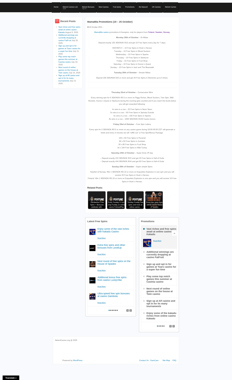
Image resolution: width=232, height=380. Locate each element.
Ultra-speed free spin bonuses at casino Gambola (113, 295)
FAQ (174, 360)
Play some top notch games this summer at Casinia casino (67, 59)
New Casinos (104, 7)
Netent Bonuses (88, 7)
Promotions (130, 7)
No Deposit (143, 7)
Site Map (166, 360)
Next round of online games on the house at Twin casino (68, 70)
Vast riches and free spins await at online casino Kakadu (69, 29)
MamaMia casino (101, 32)
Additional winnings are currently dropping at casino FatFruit (68, 37)
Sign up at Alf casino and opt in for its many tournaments (68, 78)
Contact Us (144, 360)
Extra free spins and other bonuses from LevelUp (111, 246)
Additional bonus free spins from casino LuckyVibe (111, 278)
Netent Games (170, 7)
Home (56, 7)
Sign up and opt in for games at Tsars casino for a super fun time (69, 48)
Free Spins (117, 7)
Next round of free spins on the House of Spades (113, 262)
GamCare (154, 360)
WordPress (77, 360)
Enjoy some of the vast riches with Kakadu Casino (113, 230)
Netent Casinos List (70, 7)
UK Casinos (156, 7)
